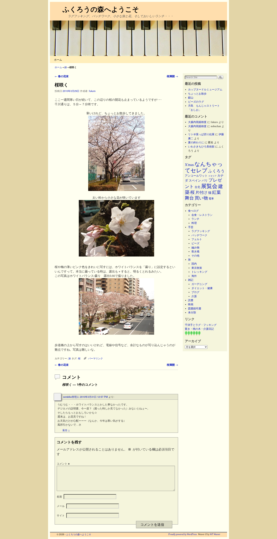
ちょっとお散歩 (197, 93)
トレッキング (199, 271)
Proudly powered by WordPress (182, 534)
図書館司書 (194, 308)
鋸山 (190, 97)
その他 (195, 255)
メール (61, 506)
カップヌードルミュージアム (205, 89)
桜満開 (172, 76)
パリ (205, 180)
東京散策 (198, 267)
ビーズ (195, 243)
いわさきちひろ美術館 (201, 146)
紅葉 (216, 192)
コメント (63, 463)
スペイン (195, 180)
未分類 (192, 312)
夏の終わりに (196, 142)
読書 (190, 300)
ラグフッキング (200, 231)
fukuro (92, 91)
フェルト (196, 239)
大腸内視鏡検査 (197, 122)
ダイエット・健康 (202, 288)
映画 (190, 304)
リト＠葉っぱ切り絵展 (201, 134)
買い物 (201, 197)
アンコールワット (196, 175)
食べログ (193, 210)
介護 (194, 296)
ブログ (195, 292)
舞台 (189, 197)
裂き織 (195, 251)
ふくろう (216, 171)
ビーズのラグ (196, 101)
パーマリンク (95, 358)
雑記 (190, 279)
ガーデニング (199, 284)
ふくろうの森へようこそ (101, 9)
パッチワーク (200, 235)
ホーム (58, 59)
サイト (61, 515)
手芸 (190, 227)
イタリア (212, 176)
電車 (211, 198)
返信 (66, 430)
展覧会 (209, 186)
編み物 (195, 247)
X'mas (189, 165)
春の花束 (62, 76)
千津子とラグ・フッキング (201, 324)
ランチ (195, 218)
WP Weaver (215, 534)
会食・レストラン (202, 214)
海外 (194, 275)
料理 (194, 222)
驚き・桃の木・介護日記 (199, 328)
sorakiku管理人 (71, 397)
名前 (59, 496)
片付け (201, 192)
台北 (197, 187)
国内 (194, 263)
